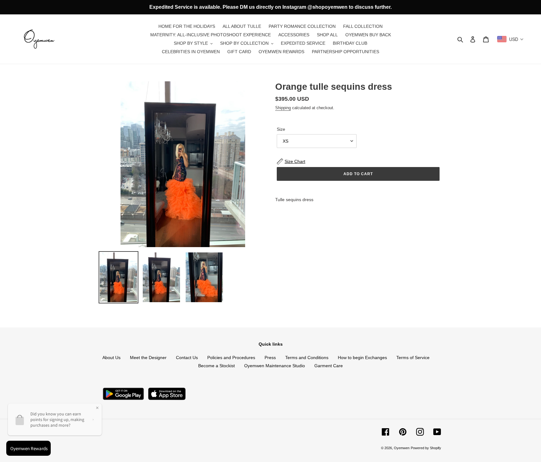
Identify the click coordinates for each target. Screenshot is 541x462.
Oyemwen (402, 448)
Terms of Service (413, 357)
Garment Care (328, 365)
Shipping (283, 107)
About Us (111, 357)
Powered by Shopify (426, 448)
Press (270, 357)
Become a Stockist (216, 365)
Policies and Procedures (231, 357)
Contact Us (187, 357)
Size (281, 129)
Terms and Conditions (306, 357)
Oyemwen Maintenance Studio (274, 365)
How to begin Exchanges (362, 357)
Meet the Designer (148, 357)
